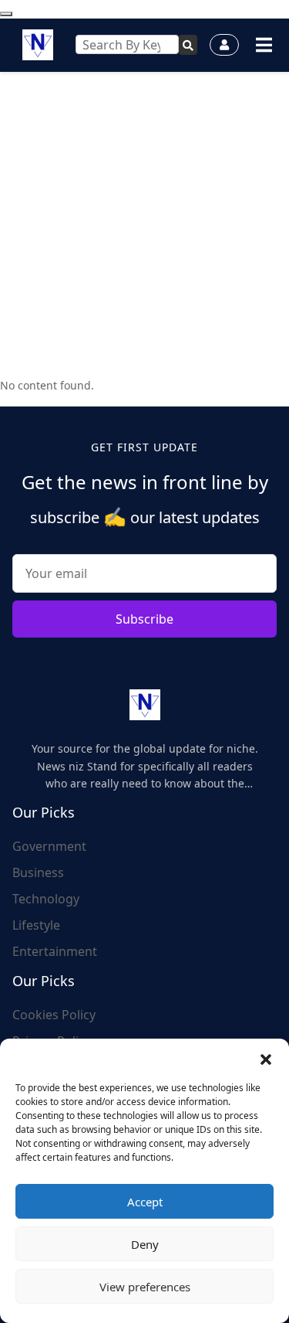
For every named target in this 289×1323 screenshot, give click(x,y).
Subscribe (144, 618)
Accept (145, 1201)
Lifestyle (36, 925)
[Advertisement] (144, 224)
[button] (266, 1058)
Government (49, 846)
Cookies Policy (54, 1014)
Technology (45, 898)
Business (38, 872)
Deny (145, 1244)
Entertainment (54, 951)
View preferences (144, 1286)
